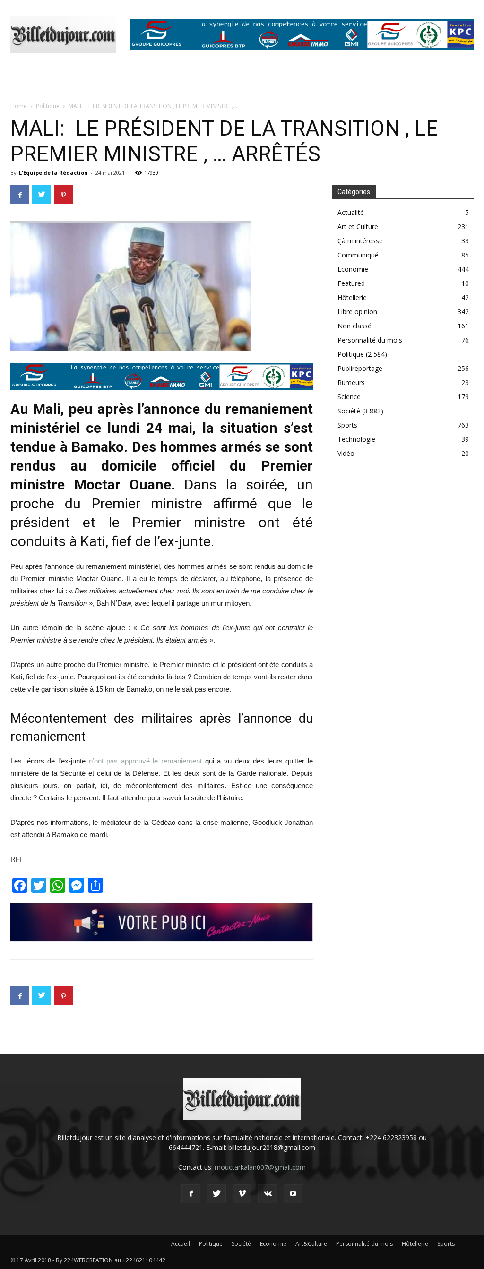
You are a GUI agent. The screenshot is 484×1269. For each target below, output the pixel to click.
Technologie (356, 439)
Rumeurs (351, 382)
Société (348, 410)
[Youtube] (293, 1193)
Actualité (350, 212)
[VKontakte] (267, 1193)
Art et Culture (357, 226)
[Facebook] (191, 1193)
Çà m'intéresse (360, 240)
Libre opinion (357, 311)
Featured (351, 283)
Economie (352, 269)
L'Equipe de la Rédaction (53, 172)
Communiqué (358, 254)
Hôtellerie (352, 297)
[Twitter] (216, 1193)
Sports (347, 424)
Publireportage (359, 368)
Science (349, 396)
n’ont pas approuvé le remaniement (145, 761)
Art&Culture (311, 1244)
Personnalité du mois (369, 339)
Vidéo (345, 453)
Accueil (180, 1244)
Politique (48, 106)
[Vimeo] (242, 1193)
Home (18, 106)
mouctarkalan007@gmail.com (260, 1167)
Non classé (354, 325)
